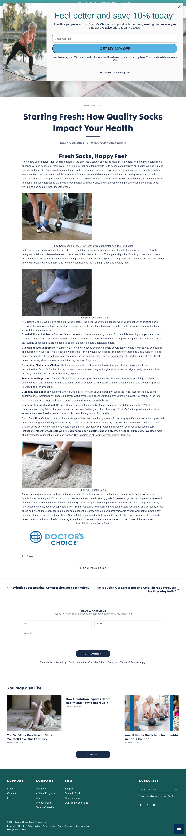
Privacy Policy (107, 662)
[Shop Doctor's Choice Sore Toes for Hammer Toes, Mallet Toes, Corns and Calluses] (93, 292)
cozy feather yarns (89, 409)
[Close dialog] (179, 6)
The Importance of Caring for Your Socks (96, 435)
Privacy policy (49, 826)
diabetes (52, 356)
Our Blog (96, 105)
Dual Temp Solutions (76, 803)
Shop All (69, 788)
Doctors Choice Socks (24, 822)
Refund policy (34, 826)
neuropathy (117, 356)
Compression (72, 798)
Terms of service (65, 826)
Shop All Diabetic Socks (93, 490)
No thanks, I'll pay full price (115, 72)
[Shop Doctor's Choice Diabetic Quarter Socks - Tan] (93, 464)
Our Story (41, 788)
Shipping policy (82, 826)
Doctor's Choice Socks (45, 262)
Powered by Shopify (16, 826)
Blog (38, 798)
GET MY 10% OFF (115, 49)
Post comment (93, 654)
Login (10, 798)
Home (86, 105)
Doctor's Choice (35, 506)
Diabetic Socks (73, 793)
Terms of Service (129, 662)
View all (93, 754)
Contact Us (13, 793)
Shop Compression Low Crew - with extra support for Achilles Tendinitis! (93, 246)
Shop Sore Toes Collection (93, 317)
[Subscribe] (177, 789)
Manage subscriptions (16, 830)
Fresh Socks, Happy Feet (93, 156)
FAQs (10, 788)
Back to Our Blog (94, 568)
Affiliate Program (45, 793)
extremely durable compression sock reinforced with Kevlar (76, 400)
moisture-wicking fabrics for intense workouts (51, 409)
